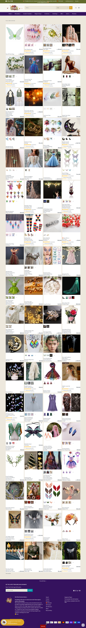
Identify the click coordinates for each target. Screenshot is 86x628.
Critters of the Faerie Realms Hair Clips (66, 566)
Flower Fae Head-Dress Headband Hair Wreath (29, 508)
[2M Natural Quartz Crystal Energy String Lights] (15, 402)
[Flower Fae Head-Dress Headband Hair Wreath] (34, 491)
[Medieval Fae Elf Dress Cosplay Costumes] (52, 402)
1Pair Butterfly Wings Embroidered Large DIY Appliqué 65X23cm (10, 448)
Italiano (76, 1)
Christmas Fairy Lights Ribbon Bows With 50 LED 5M (29, 479)
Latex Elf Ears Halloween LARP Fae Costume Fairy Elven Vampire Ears (47, 507)
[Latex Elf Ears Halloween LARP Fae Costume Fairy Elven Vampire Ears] (52, 491)
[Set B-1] (13, 297)
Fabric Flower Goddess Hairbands (66, 539)
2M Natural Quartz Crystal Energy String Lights (10, 415)
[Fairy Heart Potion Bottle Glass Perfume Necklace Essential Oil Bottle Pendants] (71, 190)
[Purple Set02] (66, 472)
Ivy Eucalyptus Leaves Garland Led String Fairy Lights (10, 80)
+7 (54, 108)
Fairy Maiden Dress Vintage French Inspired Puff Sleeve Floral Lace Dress (10, 331)
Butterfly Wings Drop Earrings (29, 360)
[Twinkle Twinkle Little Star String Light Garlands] (34, 315)
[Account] (75, 8)
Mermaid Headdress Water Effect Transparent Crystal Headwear (66, 359)
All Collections (49, 606)
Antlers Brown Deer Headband (47, 81)
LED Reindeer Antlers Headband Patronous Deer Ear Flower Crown (47, 210)
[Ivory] (10, 326)
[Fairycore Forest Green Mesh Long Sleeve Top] (34, 551)
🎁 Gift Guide (49, 602)
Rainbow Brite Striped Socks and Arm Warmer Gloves (29, 239)
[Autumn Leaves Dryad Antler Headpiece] (52, 519)
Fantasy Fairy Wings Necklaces (10, 244)
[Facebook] (6, 1)
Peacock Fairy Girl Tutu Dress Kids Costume (28, 80)
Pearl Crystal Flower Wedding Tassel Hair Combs (66, 420)
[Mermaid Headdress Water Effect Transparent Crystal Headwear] (71, 344)
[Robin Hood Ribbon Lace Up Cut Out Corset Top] (34, 158)
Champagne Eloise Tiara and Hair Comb (47, 332)
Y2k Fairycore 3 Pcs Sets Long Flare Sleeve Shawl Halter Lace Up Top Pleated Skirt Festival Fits (47, 478)
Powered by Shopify (9, 623)
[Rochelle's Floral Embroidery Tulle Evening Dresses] (34, 190)
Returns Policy (49, 610)
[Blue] (26, 414)
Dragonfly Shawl (47, 304)
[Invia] (70, 7)
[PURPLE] (44, 414)
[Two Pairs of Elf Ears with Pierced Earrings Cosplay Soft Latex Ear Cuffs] (52, 431)
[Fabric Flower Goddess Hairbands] (71, 519)
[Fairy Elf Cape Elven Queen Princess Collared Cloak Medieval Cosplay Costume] (15, 97)
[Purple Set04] (70, 472)
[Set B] (10, 297)
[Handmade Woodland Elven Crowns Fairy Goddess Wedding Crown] (34, 256)
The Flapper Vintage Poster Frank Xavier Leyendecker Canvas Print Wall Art (10, 538)
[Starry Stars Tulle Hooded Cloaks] (71, 286)
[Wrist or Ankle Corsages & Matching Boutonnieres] (52, 127)
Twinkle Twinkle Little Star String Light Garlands (29, 332)
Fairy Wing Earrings (29, 49)
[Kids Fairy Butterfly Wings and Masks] (15, 190)
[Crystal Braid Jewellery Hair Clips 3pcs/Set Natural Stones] (15, 158)
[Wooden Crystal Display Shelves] (71, 127)
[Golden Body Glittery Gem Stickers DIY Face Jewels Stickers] (52, 551)
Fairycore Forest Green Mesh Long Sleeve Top (28, 570)
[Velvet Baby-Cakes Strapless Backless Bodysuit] (71, 65)
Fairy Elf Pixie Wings (10, 54)
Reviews (47, 601)
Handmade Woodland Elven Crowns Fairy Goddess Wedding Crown (28, 273)
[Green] (10, 108)
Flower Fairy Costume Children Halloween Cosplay (66, 479)
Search (47, 597)
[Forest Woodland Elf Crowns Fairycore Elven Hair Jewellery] (52, 344)
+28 (73, 562)
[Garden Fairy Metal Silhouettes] (71, 97)
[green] (48, 45)
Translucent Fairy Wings (47, 116)
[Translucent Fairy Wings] (52, 97)
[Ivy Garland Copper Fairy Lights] (52, 33)
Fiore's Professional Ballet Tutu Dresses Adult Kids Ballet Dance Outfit (29, 419)
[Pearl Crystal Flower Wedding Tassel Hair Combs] (71, 402)
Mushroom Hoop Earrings (28, 142)
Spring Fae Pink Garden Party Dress (66, 274)
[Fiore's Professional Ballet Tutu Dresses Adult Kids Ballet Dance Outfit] (34, 402)
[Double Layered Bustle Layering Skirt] (34, 371)
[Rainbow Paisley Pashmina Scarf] (52, 371)
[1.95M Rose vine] (13, 76)
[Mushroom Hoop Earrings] (34, 127)
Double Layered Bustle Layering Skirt (29, 386)
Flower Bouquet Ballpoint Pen (65, 508)
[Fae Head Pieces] (15, 371)
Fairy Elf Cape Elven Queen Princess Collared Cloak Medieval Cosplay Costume (10, 114)
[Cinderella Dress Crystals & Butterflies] (52, 158)
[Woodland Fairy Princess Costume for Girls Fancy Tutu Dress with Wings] (15, 256)
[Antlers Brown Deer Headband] (52, 65)
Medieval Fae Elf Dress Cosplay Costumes (46, 420)
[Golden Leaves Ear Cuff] (71, 371)
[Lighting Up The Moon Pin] (15, 344)
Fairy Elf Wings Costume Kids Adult (66, 174)
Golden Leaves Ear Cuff (66, 386)
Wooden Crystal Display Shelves (65, 142)
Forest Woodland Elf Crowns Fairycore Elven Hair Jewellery (47, 359)
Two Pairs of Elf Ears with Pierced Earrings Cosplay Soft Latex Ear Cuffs (47, 448)
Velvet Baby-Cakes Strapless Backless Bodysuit (66, 85)
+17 (16, 297)
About (47, 608)
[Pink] (32, 414)
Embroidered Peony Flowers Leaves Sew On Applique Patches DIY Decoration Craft (66, 331)
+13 (73, 201)
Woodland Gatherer (16, 622)
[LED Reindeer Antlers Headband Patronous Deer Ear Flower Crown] (52, 190)
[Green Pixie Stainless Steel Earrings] (15, 491)
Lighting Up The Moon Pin (9, 360)
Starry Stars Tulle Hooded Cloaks (65, 303)
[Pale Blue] (7, 326)
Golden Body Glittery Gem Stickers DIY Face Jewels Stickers (47, 570)
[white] (51, 45)
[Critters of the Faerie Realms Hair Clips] (71, 551)
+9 (54, 45)
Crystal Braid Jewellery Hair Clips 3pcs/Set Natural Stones (10, 177)
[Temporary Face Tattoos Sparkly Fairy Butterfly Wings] (52, 256)
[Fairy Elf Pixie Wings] (15, 33)
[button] (43, 626)
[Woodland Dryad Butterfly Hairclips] (15, 127)
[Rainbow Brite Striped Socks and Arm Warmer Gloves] (34, 223)
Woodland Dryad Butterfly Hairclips (9, 147)
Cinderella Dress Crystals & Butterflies (47, 178)
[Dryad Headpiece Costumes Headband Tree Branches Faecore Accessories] (15, 460)
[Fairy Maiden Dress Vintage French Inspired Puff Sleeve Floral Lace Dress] (15, 315)
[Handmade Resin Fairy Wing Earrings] (71, 431)
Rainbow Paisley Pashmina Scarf (46, 391)
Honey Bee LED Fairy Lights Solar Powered (29, 111)
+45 (35, 45)
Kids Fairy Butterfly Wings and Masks (10, 212)
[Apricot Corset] (29, 170)
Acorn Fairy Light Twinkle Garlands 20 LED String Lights (29, 303)
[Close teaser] (46, 624)
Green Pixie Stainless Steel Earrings (10, 508)
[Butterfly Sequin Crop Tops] (34, 431)
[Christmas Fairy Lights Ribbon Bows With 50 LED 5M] (34, 460)
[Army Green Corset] (26, 170)
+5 (35, 267)
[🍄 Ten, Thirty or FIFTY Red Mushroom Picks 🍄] (71, 223)
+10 (16, 201)
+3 (16, 170)
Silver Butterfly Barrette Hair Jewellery (46, 239)
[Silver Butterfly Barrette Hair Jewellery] (52, 223)
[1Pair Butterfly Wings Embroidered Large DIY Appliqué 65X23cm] (15, 431)
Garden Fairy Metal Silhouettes (66, 116)
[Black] (7, 108)
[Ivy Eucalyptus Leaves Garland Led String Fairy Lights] (15, 65)
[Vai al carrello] (79, 8)
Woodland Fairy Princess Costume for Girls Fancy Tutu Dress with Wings (10, 273)
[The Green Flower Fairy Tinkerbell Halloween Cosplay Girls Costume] (15, 286)
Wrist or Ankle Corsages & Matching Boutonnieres (47, 146)
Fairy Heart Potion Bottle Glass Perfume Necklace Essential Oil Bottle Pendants (66, 206)
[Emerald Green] (70, 76)
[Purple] (48, 472)
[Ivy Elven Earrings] (71, 33)
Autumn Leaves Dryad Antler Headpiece (46, 539)
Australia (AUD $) (69, 1)
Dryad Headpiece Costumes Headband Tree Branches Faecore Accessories (10, 478)
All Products (48, 604)
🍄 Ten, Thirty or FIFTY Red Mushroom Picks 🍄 (66, 239)
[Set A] (7, 297)
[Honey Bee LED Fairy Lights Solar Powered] (34, 97)
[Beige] (26, 383)
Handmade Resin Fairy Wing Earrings (66, 449)
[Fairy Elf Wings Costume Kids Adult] (71, 158)
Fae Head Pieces (9, 392)
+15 (54, 138)
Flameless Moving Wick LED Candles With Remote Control (10, 570)
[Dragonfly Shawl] (52, 286)
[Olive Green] (63, 76)
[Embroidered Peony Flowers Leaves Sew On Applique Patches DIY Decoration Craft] (71, 315)
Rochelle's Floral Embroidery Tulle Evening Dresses (28, 207)
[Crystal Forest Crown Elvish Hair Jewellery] (34, 519)
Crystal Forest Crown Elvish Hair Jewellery (29, 535)
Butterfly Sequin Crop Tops (28, 444)
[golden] (44, 45)
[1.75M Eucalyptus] (10, 76)
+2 (35, 414)
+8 (16, 234)
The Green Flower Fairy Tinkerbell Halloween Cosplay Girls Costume (10, 302)
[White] (32, 383)
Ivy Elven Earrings (66, 49)
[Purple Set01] (63, 472)
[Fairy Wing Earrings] (34, 33)
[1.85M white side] (7, 76)
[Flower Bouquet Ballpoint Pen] (71, 491)
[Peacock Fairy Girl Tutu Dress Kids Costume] (34, 65)
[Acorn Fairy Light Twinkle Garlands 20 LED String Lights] (34, 286)
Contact (47, 599)
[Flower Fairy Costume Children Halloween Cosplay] (71, 460)
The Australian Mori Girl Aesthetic (71, 599)
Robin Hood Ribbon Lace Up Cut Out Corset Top (29, 178)
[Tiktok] (10, 1)
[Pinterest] (12, 1)
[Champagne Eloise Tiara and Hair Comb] (52, 315)
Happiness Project (68, 597)
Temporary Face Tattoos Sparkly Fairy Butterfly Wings (47, 274)
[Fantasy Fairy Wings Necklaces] (15, 223)
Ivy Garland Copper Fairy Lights (47, 49)
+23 (54, 355)
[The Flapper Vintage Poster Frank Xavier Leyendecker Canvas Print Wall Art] (15, 519)
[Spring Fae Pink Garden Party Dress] (71, 256)
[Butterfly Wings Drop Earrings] (34, 344)
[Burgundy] (66, 76)
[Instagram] (8, 1)
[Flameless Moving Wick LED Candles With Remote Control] (15, 551)
